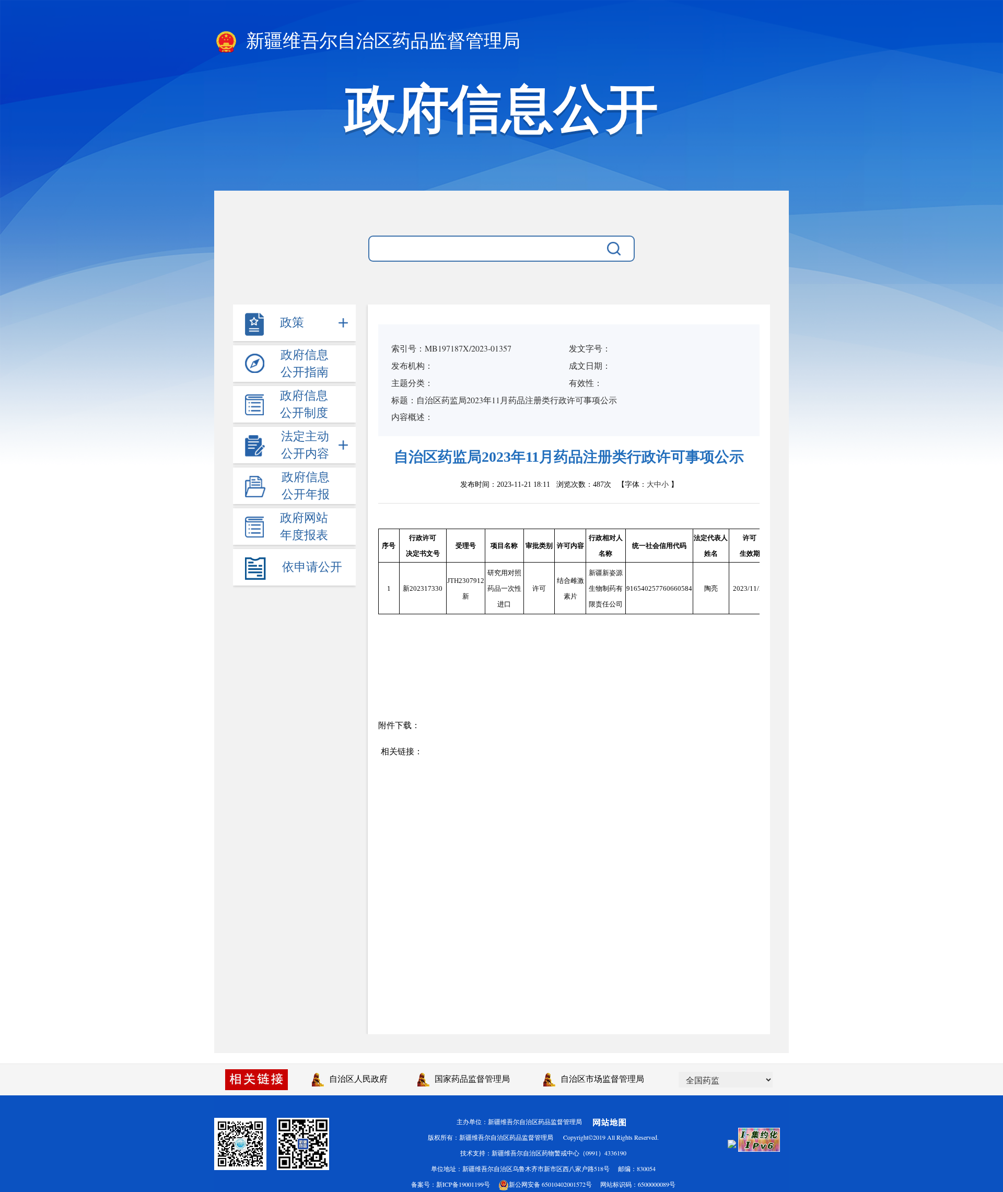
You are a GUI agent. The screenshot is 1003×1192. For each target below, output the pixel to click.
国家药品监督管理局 (469, 1078)
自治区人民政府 (356, 1078)
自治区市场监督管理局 (599, 1078)
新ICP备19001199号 (463, 1184)
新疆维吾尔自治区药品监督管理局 (380, 41)
